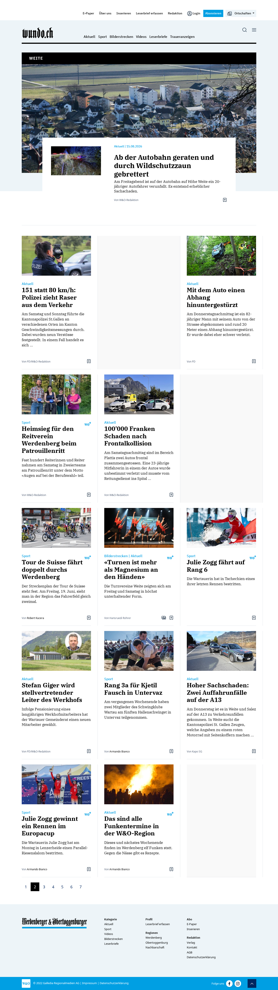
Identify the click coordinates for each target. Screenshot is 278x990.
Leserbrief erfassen (149, 13)
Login (196, 13)
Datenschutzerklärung (201, 957)
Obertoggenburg (157, 942)
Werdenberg (154, 937)
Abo (189, 919)
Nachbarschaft (155, 947)
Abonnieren (213, 13)
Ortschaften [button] (243, 13)
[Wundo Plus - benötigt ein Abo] (87, 423)
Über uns (105, 13)
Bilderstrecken (121, 36)
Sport (102, 36)
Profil (149, 919)
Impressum (89, 983)
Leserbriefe (158, 36)
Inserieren (123, 13)
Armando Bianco (119, 751)
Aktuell (89, 36)
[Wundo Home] (38, 32)
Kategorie (110, 919)
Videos (141, 36)
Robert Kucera (35, 618)
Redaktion (175, 13)
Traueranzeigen (182, 36)
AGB (189, 952)
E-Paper (88, 13)
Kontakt (192, 947)
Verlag (191, 942)
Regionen (152, 933)
